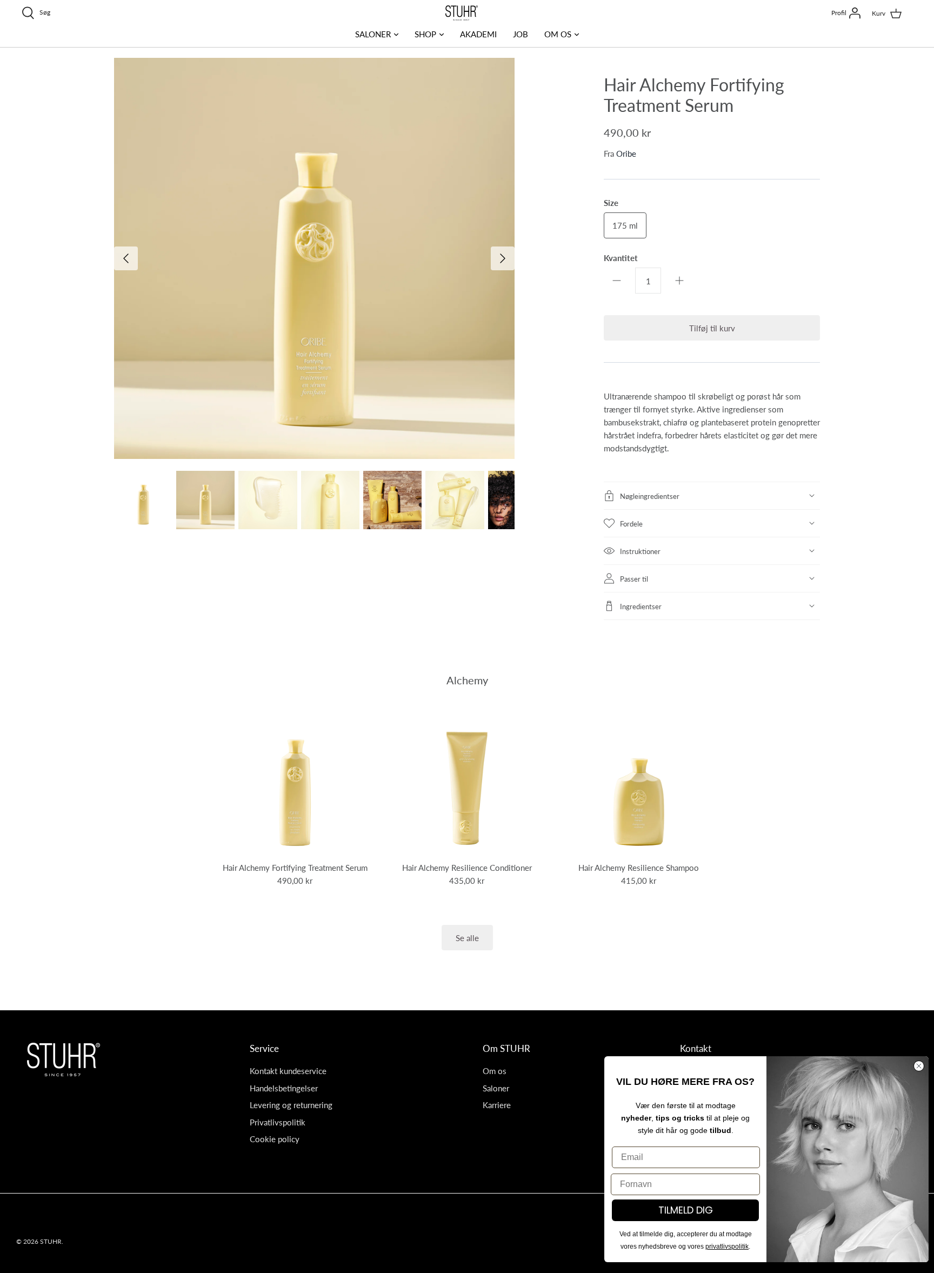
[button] (712, 495)
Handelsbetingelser (284, 1088)
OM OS (557, 33)
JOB (520, 33)
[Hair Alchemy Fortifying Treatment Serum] (295, 780)
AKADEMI (478, 33)
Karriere (497, 1104)
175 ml (625, 225)
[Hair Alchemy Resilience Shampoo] (639, 780)
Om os (494, 1070)
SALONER (373, 33)
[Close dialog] (918, 1066)
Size (611, 202)
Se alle (467, 937)
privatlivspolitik (727, 1246)
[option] (314, 258)
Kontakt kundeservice (288, 1070)
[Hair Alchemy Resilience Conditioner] (467, 780)
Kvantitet (621, 257)
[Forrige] (126, 258)
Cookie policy (274, 1138)
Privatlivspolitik (277, 1122)
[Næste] (503, 258)
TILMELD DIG (685, 1210)
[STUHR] (461, 13)
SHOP (425, 33)
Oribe (626, 153)
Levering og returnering (291, 1104)
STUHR (51, 1241)
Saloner (496, 1088)
